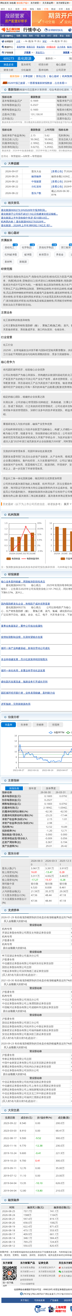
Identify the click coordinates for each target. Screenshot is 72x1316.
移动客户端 (22, 3)
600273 (8, 58)
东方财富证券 (62, 3)
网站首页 (4, 3)
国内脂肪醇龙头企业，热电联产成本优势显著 (25, 603)
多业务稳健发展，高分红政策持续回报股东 (24, 659)
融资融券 (36, 176)
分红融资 (26, 69)
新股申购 (21, 46)
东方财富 (35, 3)
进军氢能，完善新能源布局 (15, 704)
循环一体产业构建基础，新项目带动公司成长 (25, 648)
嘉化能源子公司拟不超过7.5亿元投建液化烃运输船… (29, 213)
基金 (62, 35)
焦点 (10, 8)
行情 (46, 8)
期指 (32, 8)
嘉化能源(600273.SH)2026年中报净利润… (24, 210)
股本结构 (43, 69)
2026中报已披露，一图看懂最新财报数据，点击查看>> (37, 83)
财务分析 (8, 69)
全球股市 (9, 41)
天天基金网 (47, 3)
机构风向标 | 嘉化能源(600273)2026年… (23, 221)
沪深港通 (9, 52)
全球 (61, 8)
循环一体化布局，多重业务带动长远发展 (23, 670)
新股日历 (31, 46)
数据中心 (9, 46)
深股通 (66, 52)
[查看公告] (57, 171)
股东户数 (36, 193)
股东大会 (36, 171)
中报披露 (36, 181)
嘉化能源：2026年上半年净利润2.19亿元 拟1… (26, 225)
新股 (25, 8)
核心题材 (61, 64)
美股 (68, 8)
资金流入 (40, 52)
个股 (37, 35)
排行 (49, 35)
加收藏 (12, 3)
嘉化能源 (24, 58)
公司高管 (61, 69)
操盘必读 (8, 64)
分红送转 (36, 186)
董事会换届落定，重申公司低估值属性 (22, 625)
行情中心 (9, 35)
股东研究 (26, 64)
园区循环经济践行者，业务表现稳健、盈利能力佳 (28, 692)
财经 (3, 8)
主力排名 (61, 46)
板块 (43, 35)
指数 (18, 35)
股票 (17, 8)
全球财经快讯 (55, 30)
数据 (53, 8)
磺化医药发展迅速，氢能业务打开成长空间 (24, 681)
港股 (68, 35)
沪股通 (27, 52)
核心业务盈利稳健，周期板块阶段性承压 (23, 581)
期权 (39, 8)
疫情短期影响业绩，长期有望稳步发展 (22, 637)
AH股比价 (51, 46)
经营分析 (43, 64)
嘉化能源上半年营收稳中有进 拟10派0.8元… (25, 217)
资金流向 (41, 46)
